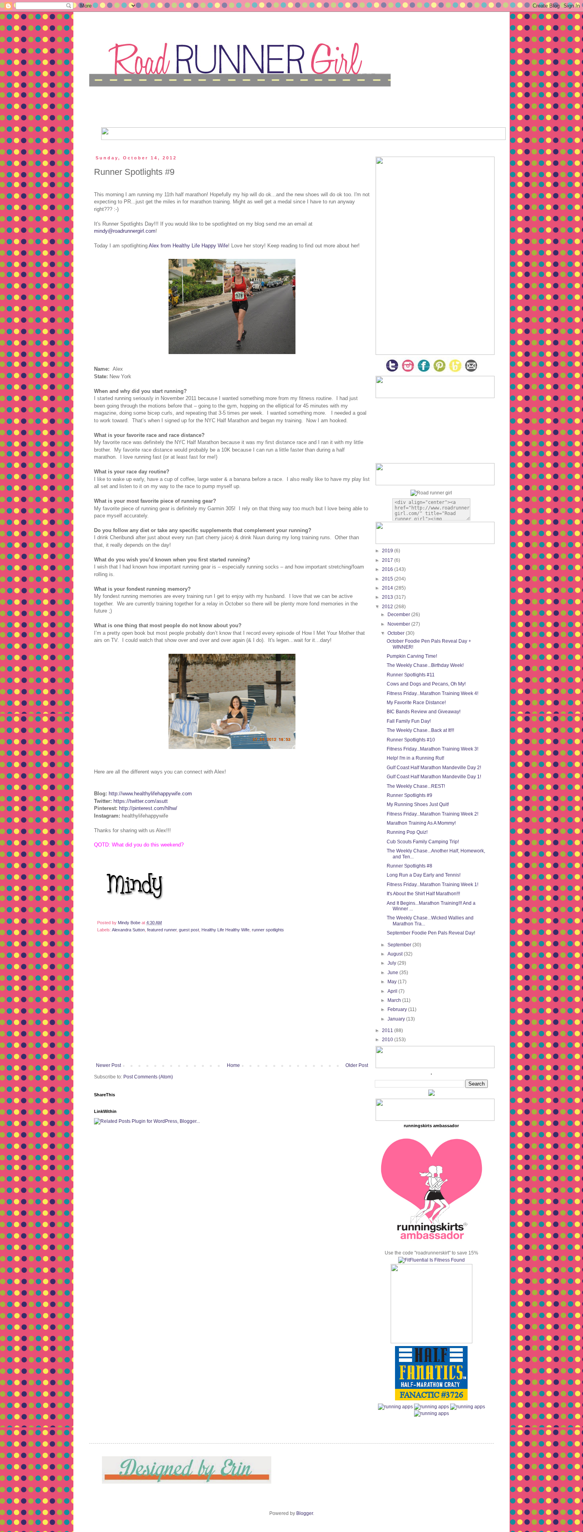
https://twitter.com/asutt (140, 801)
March (394, 1000)
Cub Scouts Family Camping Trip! (423, 842)
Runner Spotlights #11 (411, 675)
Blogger (304, 1513)
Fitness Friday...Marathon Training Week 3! (432, 749)
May (392, 981)
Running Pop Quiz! (407, 832)
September (399, 945)
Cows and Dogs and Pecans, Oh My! (426, 684)
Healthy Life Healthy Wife (225, 929)
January (396, 1019)
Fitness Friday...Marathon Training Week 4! (432, 693)
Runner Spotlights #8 (409, 866)
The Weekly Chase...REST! (416, 786)
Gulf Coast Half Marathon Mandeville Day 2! (434, 767)
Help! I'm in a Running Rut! (415, 758)
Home (233, 1065)
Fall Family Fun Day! (409, 721)
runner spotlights (268, 929)
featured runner (161, 929)
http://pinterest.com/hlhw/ (148, 808)
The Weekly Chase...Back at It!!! (420, 730)
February (397, 1009)
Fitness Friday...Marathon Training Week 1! (432, 884)
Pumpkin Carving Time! (412, 656)
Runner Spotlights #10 (411, 740)
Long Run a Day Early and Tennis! (423, 875)
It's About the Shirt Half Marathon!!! (423, 893)
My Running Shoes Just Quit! (418, 804)
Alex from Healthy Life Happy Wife (188, 246)
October (396, 633)
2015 (388, 579)
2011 (388, 1030)
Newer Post (108, 1065)
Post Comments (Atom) (148, 1077)
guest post (189, 929)
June (393, 972)
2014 (388, 588)
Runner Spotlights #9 (409, 795)
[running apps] (395, 1406)
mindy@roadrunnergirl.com (124, 231)
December (399, 614)
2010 (388, 1039)
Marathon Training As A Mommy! (421, 823)
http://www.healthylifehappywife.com (150, 794)
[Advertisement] (232, 1003)
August (395, 954)
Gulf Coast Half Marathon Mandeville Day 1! (434, 776)
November (399, 624)
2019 (388, 550)
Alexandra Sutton (128, 929)
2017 (388, 560)
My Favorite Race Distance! (416, 702)
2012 (388, 606)
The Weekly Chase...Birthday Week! (425, 665)
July (392, 963)
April (393, 991)
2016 (388, 569)
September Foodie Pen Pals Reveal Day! (431, 933)
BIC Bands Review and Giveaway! (423, 711)
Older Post (356, 1065)
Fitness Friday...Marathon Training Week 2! (432, 814)
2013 (388, 597)
